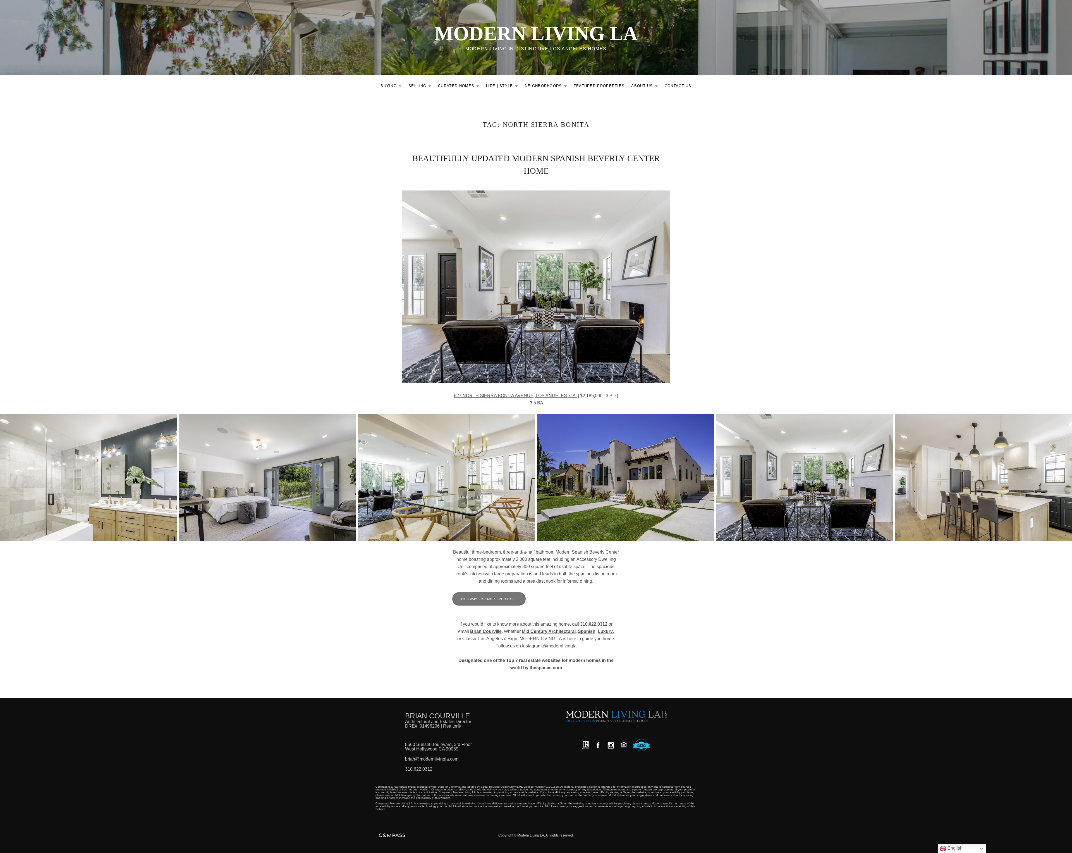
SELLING (421, 87)
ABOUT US (646, 87)
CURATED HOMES (460, 87)
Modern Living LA (536, 33)
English (954, 848)
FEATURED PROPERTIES (599, 86)
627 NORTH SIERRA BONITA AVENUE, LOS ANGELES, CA (515, 395)
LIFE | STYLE (503, 87)
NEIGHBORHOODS (547, 87)
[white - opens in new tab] (611, 745)
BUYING (393, 87)
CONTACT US (678, 86)
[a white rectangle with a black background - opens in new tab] (598, 745)
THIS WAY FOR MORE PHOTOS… (489, 599)
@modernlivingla (559, 646)
